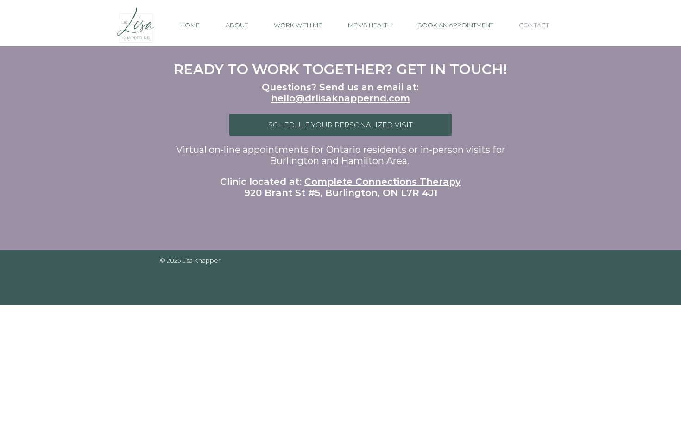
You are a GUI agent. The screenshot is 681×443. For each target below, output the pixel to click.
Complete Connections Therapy (382, 181)
